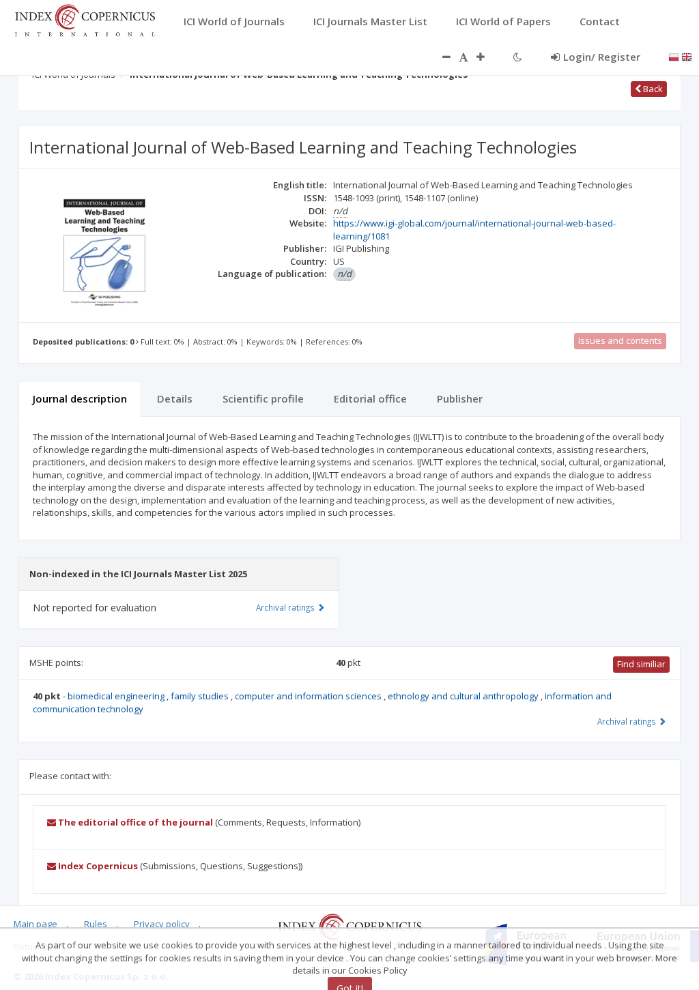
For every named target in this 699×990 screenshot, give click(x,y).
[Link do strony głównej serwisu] (84, 19)
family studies (201, 696)
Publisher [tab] (460, 398)
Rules (95, 924)
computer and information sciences (309, 696)
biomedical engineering (117, 696)
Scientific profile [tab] (263, 398)
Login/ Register (601, 56)
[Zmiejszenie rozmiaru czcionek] (439, 56)
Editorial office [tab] (370, 398)
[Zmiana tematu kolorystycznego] (518, 56)
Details (174, 398)
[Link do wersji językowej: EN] (686, 56)
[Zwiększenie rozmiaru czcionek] (487, 56)
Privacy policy (162, 924)
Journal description (80, 398)
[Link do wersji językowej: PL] (673, 56)
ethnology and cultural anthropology (464, 696)
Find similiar (641, 664)
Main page (35, 924)
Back (652, 89)
